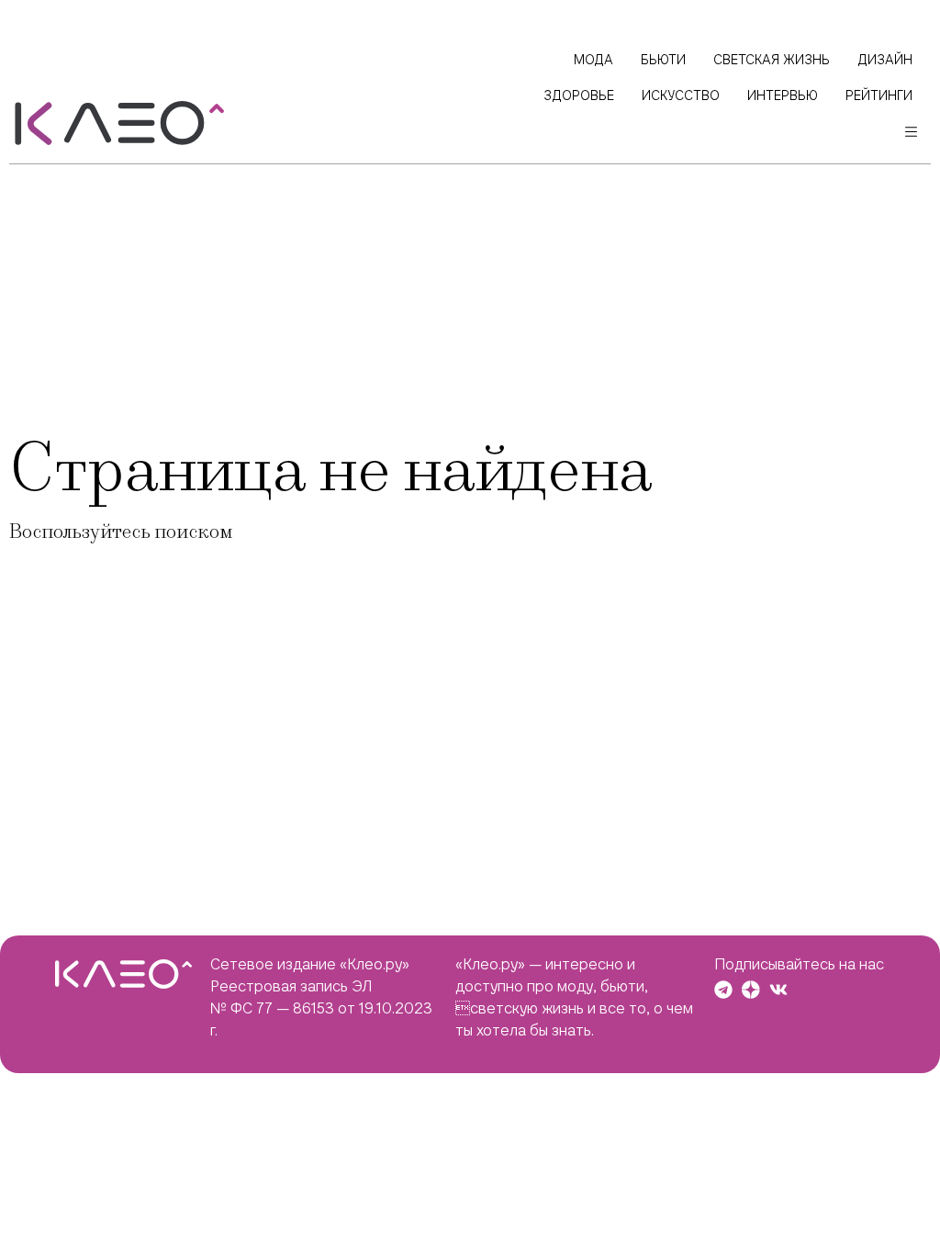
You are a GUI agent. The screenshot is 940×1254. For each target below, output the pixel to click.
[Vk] (778, 989)
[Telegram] (723, 989)
